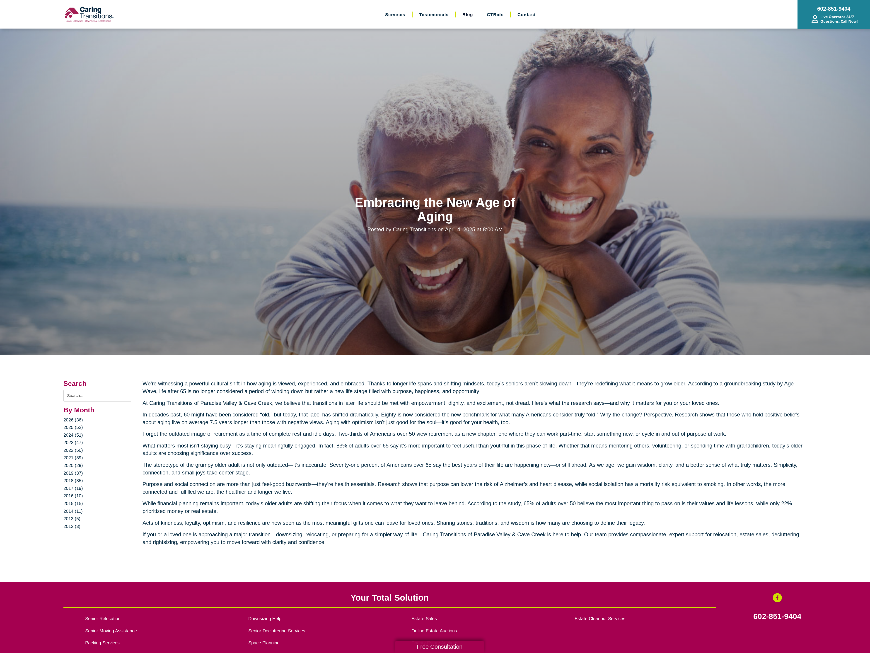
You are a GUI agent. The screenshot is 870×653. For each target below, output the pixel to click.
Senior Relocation (103, 618)
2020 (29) (73, 465)
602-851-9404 (777, 616)
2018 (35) (73, 480)
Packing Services (102, 642)
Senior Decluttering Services (276, 630)
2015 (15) (73, 503)
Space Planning (264, 642)
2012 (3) (71, 526)
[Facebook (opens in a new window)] (777, 597)
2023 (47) (73, 442)
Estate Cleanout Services (600, 618)
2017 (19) (73, 488)
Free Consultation (439, 646)
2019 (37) (73, 473)
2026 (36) (73, 419)
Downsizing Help (264, 618)
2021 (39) (73, 457)
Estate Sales (424, 618)
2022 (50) (73, 450)
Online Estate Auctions (434, 630)
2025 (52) (73, 427)
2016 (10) (73, 495)
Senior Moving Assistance (111, 630)
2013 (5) (71, 518)
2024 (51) (73, 435)
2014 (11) (73, 511)
